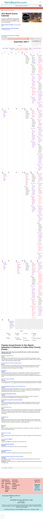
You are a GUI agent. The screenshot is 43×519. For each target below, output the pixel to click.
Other (12, 49)
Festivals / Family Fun (24, 48)
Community (26, 49)
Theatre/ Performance (37, 48)
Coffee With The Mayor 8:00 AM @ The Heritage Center (34, 114)
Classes (17, 48)
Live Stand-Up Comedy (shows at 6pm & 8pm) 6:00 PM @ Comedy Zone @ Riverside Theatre (40, 96)
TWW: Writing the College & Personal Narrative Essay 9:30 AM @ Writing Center (40, 200)
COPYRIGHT (7, 509)
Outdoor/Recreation (19, 49)
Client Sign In (15, 481)
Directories (7, 481)
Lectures (31, 49)
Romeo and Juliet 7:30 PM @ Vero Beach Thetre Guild (40, 104)
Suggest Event (4, 38)
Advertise (14, 486)
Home (2, 10)
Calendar (7, 480)
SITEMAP (37, 509)
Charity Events (12, 48)
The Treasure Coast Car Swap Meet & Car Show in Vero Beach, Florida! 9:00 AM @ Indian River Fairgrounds (40, 289)
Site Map (14, 488)
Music (30, 48)
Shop (3, 481)
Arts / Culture (5, 48)
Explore (3, 480)
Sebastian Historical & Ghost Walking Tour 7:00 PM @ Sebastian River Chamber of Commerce (34, 312)
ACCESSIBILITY (32, 509)
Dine (3, 483)
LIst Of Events (32, 38)
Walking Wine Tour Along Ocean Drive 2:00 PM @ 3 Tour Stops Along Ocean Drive (27, 179)
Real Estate (15, 480)
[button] (24, 17)
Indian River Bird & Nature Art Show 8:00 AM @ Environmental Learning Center (12, 325)
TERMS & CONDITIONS (20, 509)
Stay (3, 485)
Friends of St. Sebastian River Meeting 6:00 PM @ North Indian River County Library (19, 268)
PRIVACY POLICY (27, 509)
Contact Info (21, 501)
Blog (3, 487)
